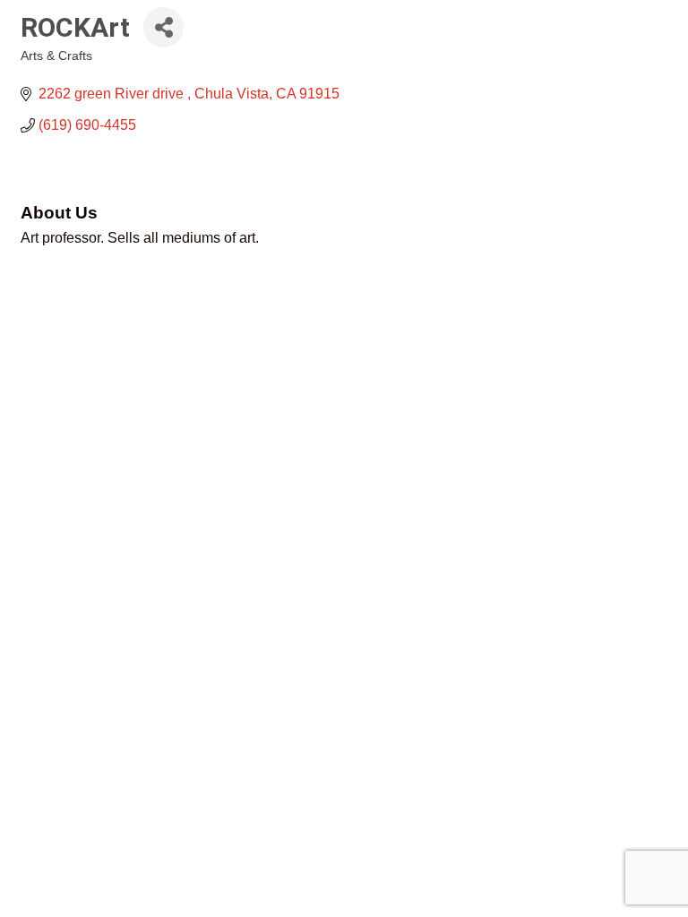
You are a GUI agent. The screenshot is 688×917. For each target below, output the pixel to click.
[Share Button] (163, 27)
